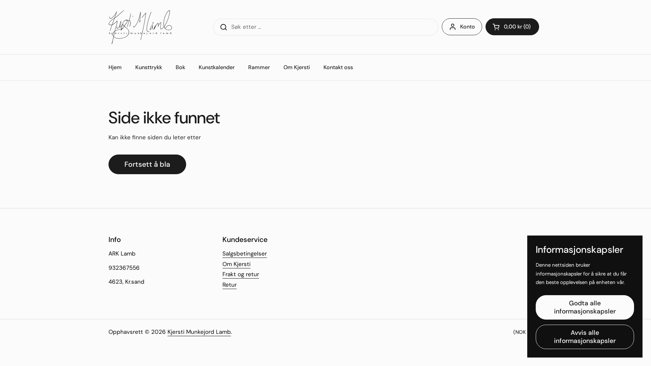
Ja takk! (259, 225)
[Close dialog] (449, 100)
